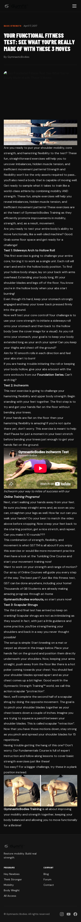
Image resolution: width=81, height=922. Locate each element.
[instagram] (62, 914)
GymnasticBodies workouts (23, 599)
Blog (46, 874)
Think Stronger (13, 879)
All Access (10, 895)
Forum (47, 879)
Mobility (9, 885)
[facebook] (75, 914)
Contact (49, 885)
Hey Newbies (12, 874)
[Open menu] (74, 6)
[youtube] (68, 914)
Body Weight (12, 890)
